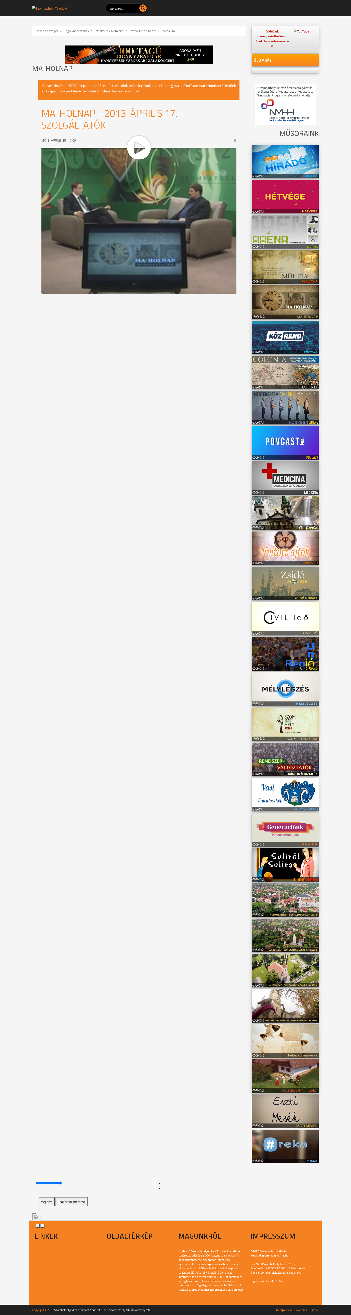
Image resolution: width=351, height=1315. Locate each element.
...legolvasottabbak (76, 30)
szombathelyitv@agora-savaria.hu (280, 1272)
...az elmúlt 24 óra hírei (109, 30)
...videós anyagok (47, 30)
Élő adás (263, 60)
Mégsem (47, 1201)
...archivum (168, 30)
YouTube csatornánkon (202, 85)
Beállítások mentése (71, 1201)
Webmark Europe (308, 1310)
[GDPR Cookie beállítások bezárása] (34, 1213)
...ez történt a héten (142, 30)
